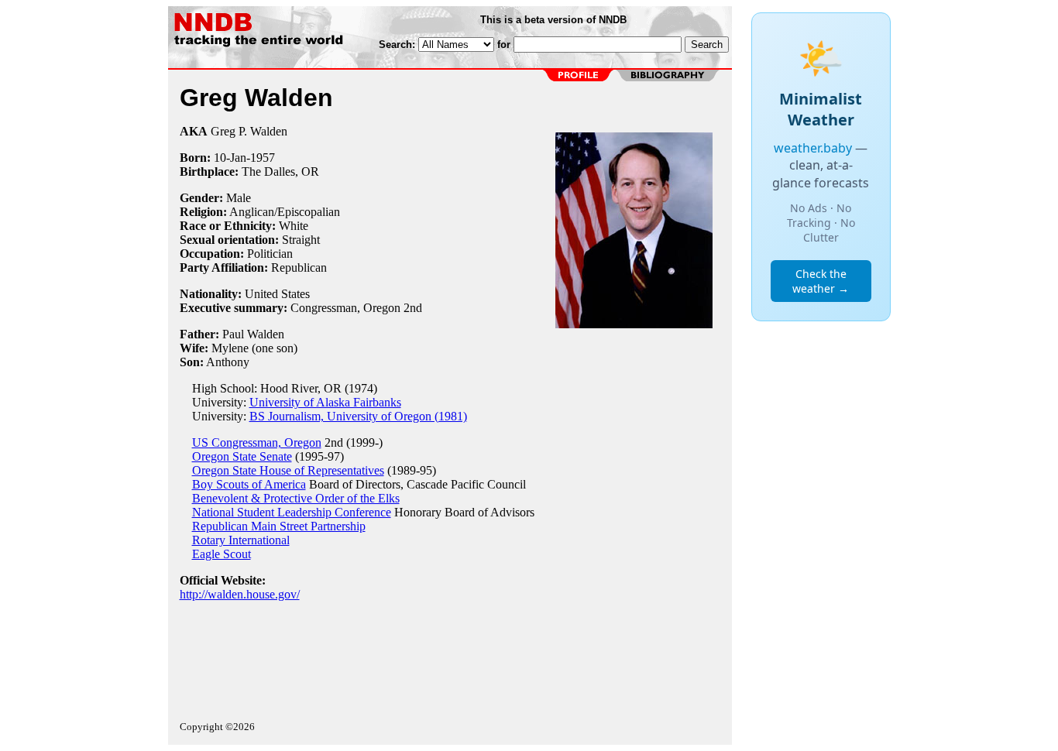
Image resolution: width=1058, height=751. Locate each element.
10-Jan (230, 157)
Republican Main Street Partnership (279, 526)
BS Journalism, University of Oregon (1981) (358, 416)
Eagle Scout (221, 554)
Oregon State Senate (242, 456)
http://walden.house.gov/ (240, 594)
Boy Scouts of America (249, 484)
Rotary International (241, 540)
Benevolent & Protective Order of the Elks (296, 498)
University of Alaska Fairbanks (325, 402)
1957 (262, 157)
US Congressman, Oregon (256, 442)
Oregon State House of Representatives (288, 470)
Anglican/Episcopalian (284, 211)
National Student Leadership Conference (291, 512)
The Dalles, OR (280, 171)
